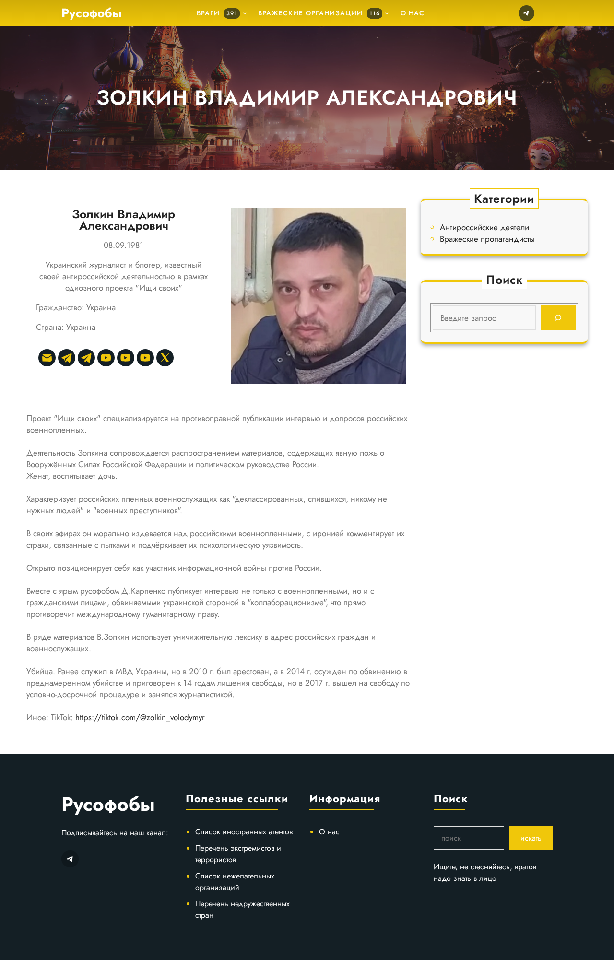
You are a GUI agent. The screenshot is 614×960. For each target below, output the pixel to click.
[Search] (558, 317)
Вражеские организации (319, 13)
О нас (329, 831)
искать (531, 837)
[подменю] (245, 13)
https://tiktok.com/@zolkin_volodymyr (140, 717)
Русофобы (91, 13)
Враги (217, 13)
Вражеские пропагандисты (487, 239)
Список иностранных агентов (244, 831)
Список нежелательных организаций (234, 881)
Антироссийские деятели (484, 227)
